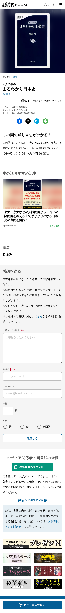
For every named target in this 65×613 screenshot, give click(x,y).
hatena (37, 121)
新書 (15, 77)
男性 (11, 426)
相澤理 (7, 94)
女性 (28, 426)
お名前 (6, 369)
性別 (5, 421)
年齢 (5, 404)
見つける (49, 4)
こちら (39, 316)
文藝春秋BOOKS (14, 4)
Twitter (28, 121)
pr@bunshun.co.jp (32, 500)
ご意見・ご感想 (11, 330)
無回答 (47, 426)
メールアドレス (11, 386)
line (45, 121)
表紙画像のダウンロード (34, 467)
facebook (19, 121)
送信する (32, 438)
